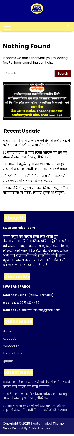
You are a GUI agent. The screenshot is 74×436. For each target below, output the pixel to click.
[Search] (68, 27)
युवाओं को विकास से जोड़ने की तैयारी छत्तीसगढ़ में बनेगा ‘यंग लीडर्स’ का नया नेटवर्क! (36, 143)
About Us (9, 338)
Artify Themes (39, 428)
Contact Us (11, 346)
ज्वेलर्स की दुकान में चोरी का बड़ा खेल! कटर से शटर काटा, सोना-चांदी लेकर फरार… (34, 178)
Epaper (8, 361)
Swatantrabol (41, 423)
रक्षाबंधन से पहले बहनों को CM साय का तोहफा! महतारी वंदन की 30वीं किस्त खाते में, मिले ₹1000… (36, 166)
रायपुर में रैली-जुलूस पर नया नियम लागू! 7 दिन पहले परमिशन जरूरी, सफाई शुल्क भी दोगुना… (35, 190)
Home (7, 331)
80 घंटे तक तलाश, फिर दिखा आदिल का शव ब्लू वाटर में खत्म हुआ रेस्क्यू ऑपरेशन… (35, 154)
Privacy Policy (12, 353)
